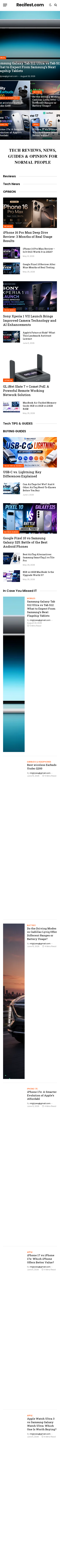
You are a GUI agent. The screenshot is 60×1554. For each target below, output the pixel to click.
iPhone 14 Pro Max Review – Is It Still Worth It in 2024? (39, 250)
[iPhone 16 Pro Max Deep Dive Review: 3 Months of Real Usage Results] (30, 213)
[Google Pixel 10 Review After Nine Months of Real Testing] (11, 268)
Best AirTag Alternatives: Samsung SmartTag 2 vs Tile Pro (38, 557)
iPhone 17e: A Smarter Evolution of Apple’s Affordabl (42, 1095)
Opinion (8, 380)
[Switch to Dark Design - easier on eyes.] (50, 5)
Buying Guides (11, 532)
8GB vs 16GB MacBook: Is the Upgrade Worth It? (38, 574)
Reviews (8, 226)
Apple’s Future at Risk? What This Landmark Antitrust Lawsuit (39, 335)
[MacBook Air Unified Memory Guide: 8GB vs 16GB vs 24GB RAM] (11, 407)
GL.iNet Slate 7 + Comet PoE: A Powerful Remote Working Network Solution (26, 390)
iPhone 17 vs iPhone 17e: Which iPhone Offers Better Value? (40, 1258)
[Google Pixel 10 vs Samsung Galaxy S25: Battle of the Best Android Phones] (30, 518)
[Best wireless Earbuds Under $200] (14, 837)
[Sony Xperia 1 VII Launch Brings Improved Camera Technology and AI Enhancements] (30, 296)
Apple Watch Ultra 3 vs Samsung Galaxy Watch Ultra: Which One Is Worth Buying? (41, 1424)
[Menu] (5, 5)
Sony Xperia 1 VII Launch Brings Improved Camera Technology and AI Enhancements (29, 320)
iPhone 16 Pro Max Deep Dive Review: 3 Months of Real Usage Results (27, 236)
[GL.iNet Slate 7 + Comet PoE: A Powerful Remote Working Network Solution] (30, 367)
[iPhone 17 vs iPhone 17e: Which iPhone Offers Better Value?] (14, 1328)
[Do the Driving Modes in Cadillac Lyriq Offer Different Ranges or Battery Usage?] (14, 1001)
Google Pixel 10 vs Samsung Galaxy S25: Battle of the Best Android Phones (25, 542)
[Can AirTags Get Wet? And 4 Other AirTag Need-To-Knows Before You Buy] (11, 488)
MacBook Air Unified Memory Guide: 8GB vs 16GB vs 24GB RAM (39, 405)
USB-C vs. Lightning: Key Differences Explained (22, 474)
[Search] (55, 5)
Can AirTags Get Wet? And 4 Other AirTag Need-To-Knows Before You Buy (39, 487)
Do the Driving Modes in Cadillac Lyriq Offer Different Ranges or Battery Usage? (42, 934)
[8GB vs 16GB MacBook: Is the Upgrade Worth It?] (11, 576)
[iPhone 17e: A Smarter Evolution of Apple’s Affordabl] (14, 1164)
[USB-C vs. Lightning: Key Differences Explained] (30, 452)
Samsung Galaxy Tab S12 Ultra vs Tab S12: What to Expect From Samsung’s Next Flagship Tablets (41, 608)
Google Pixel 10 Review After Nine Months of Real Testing (39, 266)
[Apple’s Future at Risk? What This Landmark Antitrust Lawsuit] (11, 337)
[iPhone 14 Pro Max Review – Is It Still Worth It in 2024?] (11, 253)
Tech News (9, 310)
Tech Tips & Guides (13, 466)
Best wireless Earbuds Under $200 (41, 766)
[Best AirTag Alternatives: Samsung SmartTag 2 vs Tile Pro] (11, 558)
